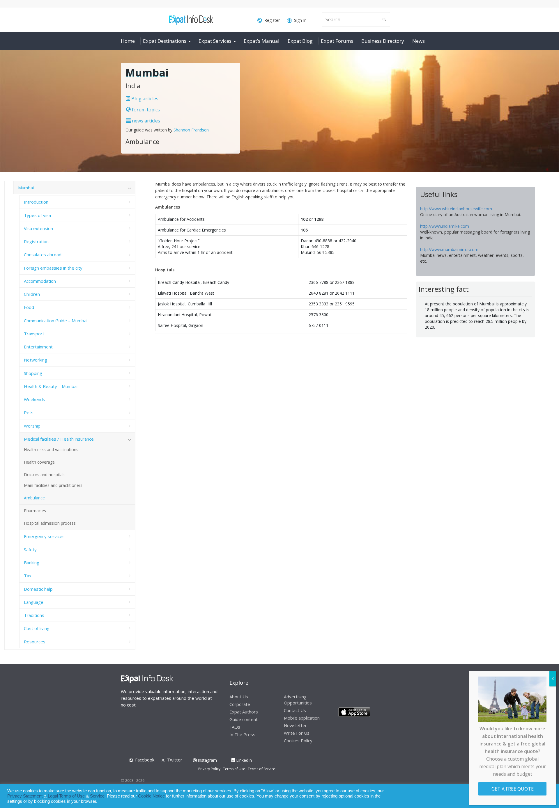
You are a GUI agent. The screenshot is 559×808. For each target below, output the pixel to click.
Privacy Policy (209, 768)
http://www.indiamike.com (444, 226)
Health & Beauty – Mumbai (50, 386)
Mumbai (26, 188)
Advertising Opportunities (298, 700)
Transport (34, 334)
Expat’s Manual (262, 41)
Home (128, 41)
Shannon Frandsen (191, 130)
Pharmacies (35, 510)
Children (32, 294)
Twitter (174, 760)
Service (97, 796)
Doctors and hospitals (45, 474)
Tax (27, 576)
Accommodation (40, 281)
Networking (35, 360)
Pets (28, 412)
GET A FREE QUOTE (512, 789)
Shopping (33, 373)
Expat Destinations (164, 41)
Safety (30, 549)
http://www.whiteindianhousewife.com (456, 208)
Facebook (144, 760)
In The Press (242, 734)
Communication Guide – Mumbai (55, 320)
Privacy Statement (25, 796)
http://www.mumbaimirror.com (449, 249)
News (418, 41)
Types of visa (37, 215)
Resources (34, 642)
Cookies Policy (298, 740)
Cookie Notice (151, 796)
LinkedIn (243, 760)
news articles (145, 121)
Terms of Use (234, 768)
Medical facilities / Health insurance (59, 439)
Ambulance (34, 498)
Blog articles (144, 98)
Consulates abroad (42, 254)
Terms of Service (261, 768)
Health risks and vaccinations (51, 449)
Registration (36, 241)
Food (29, 307)
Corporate (239, 704)
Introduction (36, 202)
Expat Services (215, 41)
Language (33, 602)
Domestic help (38, 589)
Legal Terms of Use (66, 796)
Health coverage (39, 462)
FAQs (234, 727)
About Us (238, 697)
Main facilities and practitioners (53, 485)
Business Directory (382, 41)
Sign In (300, 20)
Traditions (34, 615)
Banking (31, 562)
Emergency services (44, 536)
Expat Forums (337, 41)
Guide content (243, 719)
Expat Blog (300, 41)
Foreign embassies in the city (53, 268)
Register (272, 20)
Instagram (207, 760)
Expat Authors (243, 712)
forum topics (145, 109)
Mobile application (302, 718)
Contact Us (295, 710)
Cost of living (36, 628)
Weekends (34, 399)
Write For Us (296, 733)
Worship (32, 426)
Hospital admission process (50, 523)
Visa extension (38, 228)
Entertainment (38, 347)
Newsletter (295, 725)
